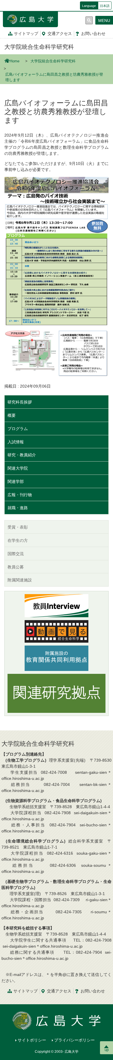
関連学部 (16, 481)
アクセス (60, 33)
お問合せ (93, 33)
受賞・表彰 (18, 527)
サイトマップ (26, 33)
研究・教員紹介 (22, 455)
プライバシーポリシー (74, 1040)
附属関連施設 (20, 580)
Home (14, 61)
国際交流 (16, 553)
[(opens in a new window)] (56, 605)
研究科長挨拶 (20, 402)
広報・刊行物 (20, 494)
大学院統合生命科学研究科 (39, 47)
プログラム (18, 428)
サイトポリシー (32, 1040)
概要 (12, 415)
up (107, 1050)
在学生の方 (18, 540)
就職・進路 (18, 507)
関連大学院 (18, 468)
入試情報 (16, 442)
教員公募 (16, 567)
